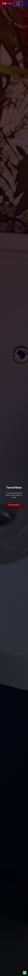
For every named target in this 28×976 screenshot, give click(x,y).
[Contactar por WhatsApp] (24, 972)
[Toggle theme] (6, 3)
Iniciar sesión (18, 3)
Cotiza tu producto (14, 504)
